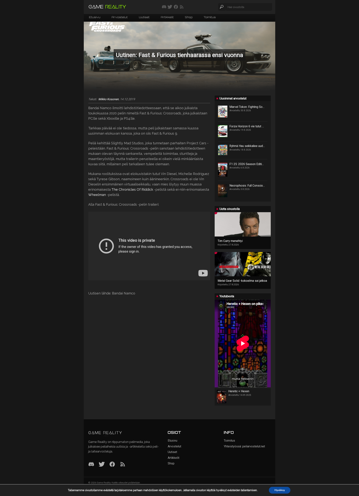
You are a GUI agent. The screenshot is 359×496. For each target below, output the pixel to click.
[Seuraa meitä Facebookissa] (176, 7)
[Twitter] (102, 464)
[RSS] (123, 464)
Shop (188, 17)
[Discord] (91, 464)
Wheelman (97, 195)
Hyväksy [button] (279, 490)
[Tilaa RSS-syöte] (181, 7)
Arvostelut (120, 17)
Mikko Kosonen (108, 99)
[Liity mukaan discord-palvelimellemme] (164, 7)
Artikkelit (167, 17)
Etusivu (94, 17)
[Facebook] (112, 464)
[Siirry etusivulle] (107, 7)
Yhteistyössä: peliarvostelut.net (244, 446)
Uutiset (144, 17)
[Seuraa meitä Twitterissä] (170, 7)
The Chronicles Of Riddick (132, 189)
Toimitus (210, 17)
